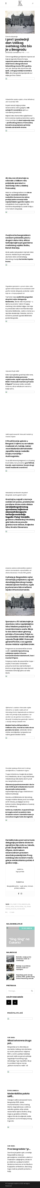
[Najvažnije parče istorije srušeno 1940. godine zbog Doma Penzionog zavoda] (10, 976)
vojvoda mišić (21, 909)
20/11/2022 (8, 52)
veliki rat (13, 909)
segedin (7, 906)
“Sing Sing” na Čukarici (19, 941)
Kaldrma (18, 52)
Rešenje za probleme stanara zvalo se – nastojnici (23, 967)
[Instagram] (21, 894)
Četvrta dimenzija (11, 37)
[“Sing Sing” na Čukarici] (20, 937)
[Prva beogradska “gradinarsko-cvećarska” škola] (20, 1134)
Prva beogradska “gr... (18, 1149)
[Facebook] (19, 894)
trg (25, 906)
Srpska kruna (19, 906)
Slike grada (11, 1037)
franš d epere (17, 904)
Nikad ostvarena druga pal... (19, 1042)
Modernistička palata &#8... (18, 1095)
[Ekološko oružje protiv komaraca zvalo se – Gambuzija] (10, 958)
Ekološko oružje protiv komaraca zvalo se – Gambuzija (23, 958)
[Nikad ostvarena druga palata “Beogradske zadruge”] (20, 1026)
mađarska (24, 904)
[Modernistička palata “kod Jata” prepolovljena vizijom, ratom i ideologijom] (20, 1079)
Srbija (12, 906)
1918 (11, 904)
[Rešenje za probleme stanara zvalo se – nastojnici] (10, 967)
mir (29, 904)
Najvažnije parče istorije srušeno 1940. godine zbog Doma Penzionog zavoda (25, 976)
